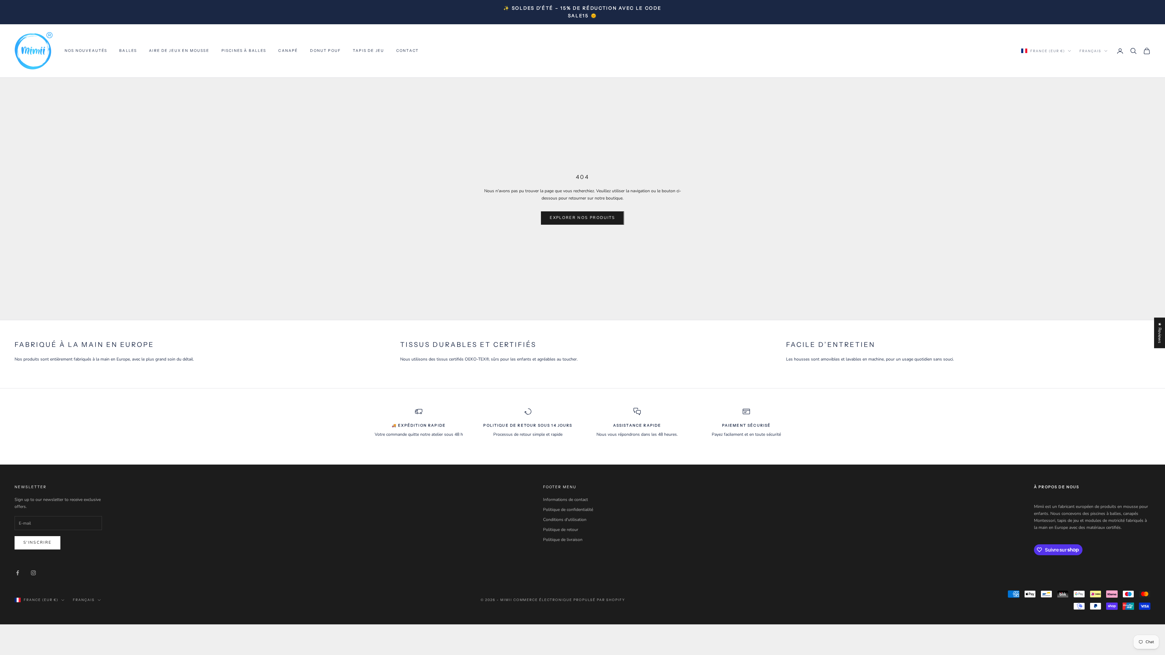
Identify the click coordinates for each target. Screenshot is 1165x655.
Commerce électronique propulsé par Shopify (569, 600)
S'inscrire (37, 542)
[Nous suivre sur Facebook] (18, 573)
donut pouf (325, 50)
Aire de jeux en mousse (179, 50)
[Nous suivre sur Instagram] (33, 573)
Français (1090, 51)
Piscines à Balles (243, 50)
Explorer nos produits (582, 217)
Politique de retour (560, 529)
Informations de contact (565, 499)
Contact (407, 50)
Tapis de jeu (368, 50)
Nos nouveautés (86, 50)
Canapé (288, 50)
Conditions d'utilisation (564, 519)
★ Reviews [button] (1160, 332)
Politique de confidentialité (568, 509)
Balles (128, 50)
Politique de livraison (562, 539)
